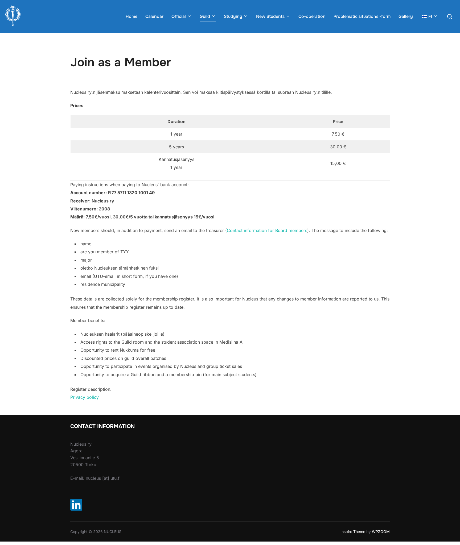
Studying (233, 16)
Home (131, 16)
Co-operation (312, 16)
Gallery (406, 16)
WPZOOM (381, 531)
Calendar (154, 16)
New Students (270, 16)
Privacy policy (84, 397)
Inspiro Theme (352, 531)
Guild (205, 16)
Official (178, 16)
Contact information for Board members (267, 230)
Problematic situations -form (362, 16)
